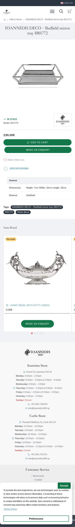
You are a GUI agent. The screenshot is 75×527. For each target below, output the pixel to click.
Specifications (19, 168)
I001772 (9, 212)
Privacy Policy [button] (10, 509)
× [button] (70, 485)
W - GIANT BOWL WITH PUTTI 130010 (28, 305)
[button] (32, 333)
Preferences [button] (36, 518)
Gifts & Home (15, 19)
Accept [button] (64, 485)
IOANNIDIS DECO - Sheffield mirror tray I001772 (37, 207)
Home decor (23, 212)
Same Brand (10, 227)
